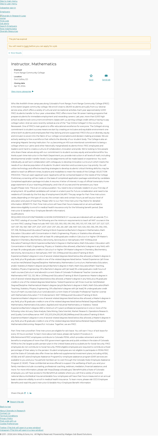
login (26, 46)
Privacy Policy (6, 418)
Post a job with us (8, 421)
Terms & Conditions (9, 416)
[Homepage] (13, 16)
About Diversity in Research (12, 411)
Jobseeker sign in (8, 8)
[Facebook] (25, 393)
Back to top (5, 407)
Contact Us (5, 413)
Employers (5, 12)
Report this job (17, 402)
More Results (16, 53)
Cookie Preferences (9, 424)
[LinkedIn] (30, 393)
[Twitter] (28, 393)
